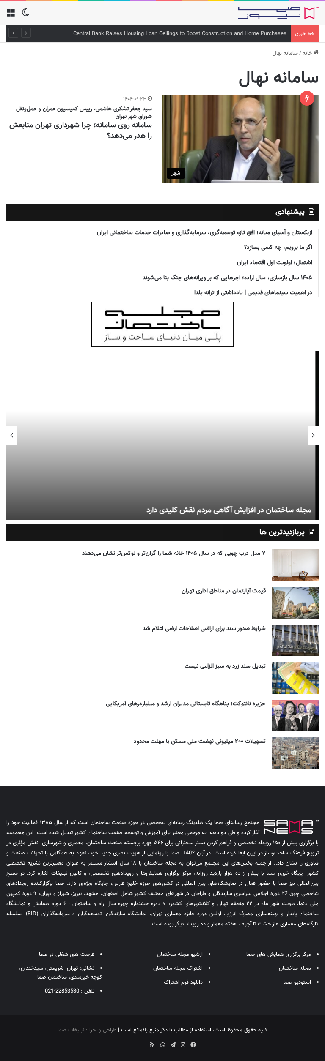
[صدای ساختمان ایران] (278, 13)
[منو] (10, 16)
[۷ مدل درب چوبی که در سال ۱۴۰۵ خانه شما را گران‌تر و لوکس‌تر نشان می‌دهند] (295, 565)
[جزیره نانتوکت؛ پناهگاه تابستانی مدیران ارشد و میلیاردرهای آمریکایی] (295, 715)
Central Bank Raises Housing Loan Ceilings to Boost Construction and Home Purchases (179, 34)
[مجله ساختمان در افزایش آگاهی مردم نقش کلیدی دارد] (162, 435)
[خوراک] (152, 1045)
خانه (308, 53)
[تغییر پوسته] (25, 16)
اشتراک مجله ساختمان (178, 968)
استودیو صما (297, 982)
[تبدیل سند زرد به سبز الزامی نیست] (295, 678)
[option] (162, 435)
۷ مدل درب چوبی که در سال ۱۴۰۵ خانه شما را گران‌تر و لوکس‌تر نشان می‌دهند (174, 553)
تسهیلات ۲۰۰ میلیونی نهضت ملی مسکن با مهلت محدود (200, 741)
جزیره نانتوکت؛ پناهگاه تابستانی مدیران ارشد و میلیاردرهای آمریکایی (186, 704)
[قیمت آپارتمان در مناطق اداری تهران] (295, 603)
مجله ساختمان (295, 968)
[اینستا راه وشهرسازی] (132, 1042)
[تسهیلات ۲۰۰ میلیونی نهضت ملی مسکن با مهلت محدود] (295, 753)
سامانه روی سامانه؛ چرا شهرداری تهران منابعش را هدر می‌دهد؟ (80, 131)
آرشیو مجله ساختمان (180, 954)
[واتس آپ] (162, 1045)
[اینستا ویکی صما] (142, 1042)
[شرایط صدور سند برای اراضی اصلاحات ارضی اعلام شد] (295, 640)
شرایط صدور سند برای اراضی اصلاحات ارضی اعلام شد (204, 628)
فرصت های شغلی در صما (66, 954)
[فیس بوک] (193, 1045)
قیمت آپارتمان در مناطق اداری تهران (224, 591)
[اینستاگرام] (183, 1045)
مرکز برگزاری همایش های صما (278, 954)
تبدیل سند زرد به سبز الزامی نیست (225, 666)
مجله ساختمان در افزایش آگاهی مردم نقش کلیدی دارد (232, 510)
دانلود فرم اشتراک (183, 982)
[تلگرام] (173, 1045)
